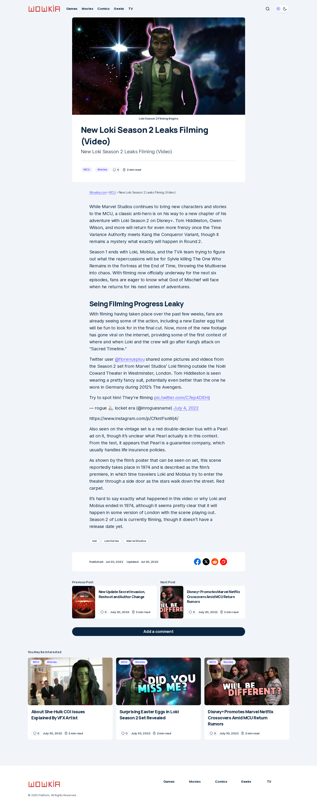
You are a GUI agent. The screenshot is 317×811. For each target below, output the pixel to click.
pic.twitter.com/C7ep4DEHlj (182, 397)
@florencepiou (129, 359)
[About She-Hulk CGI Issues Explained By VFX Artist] (70, 681)
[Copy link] (223, 561)
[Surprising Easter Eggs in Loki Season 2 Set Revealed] (158, 681)
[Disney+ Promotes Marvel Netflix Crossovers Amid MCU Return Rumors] (171, 602)
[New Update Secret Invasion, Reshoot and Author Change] (83, 602)
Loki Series (111, 541)
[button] (267, 9)
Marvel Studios (136, 541)
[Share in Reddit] (214, 561)
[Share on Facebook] (197, 561)
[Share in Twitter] (206, 561)
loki (94, 541)
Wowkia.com (98, 192)
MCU (86, 169)
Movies (102, 169)
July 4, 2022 (186, 408)
